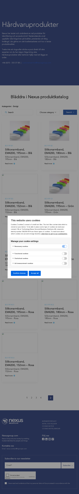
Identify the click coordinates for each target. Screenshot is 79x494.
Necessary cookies (21, 246)
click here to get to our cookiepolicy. (54, 234)
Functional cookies (21, 254)
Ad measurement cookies (23, 263)
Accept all (35, 273)
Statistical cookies (21, 258)
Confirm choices (19, 273)
